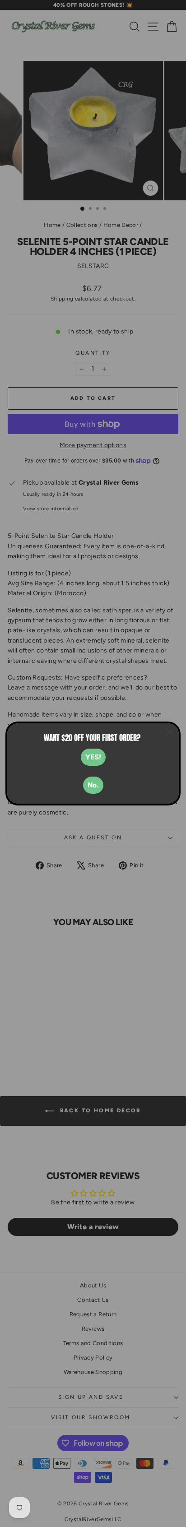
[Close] (170, 732)
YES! (93, 757)
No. (93, 785)
